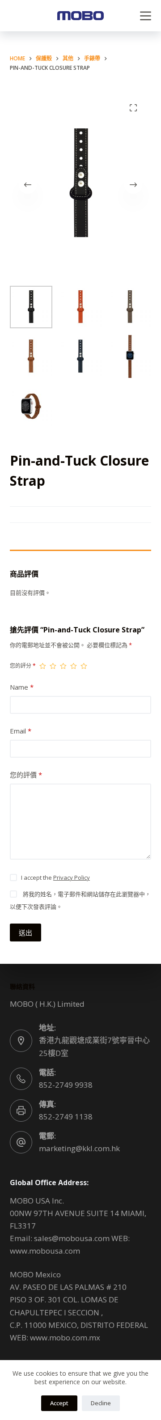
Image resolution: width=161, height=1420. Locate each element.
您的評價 (26, 774)
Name (22, 686)
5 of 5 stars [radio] (84, 666)
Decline (101, 1403)
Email (20, 730)
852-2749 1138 (66, 1116)
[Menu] (145, 15)
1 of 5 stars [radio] (43, 666)
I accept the (55, 877)
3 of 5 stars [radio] (63, 666)
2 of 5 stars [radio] (53, 666)
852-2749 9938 (66, 1085)
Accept (59, 1403)
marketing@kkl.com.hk (79, 1148)
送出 (25, 932)
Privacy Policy (71, 877)
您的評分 (23, 666)
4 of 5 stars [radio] (73, 666)
